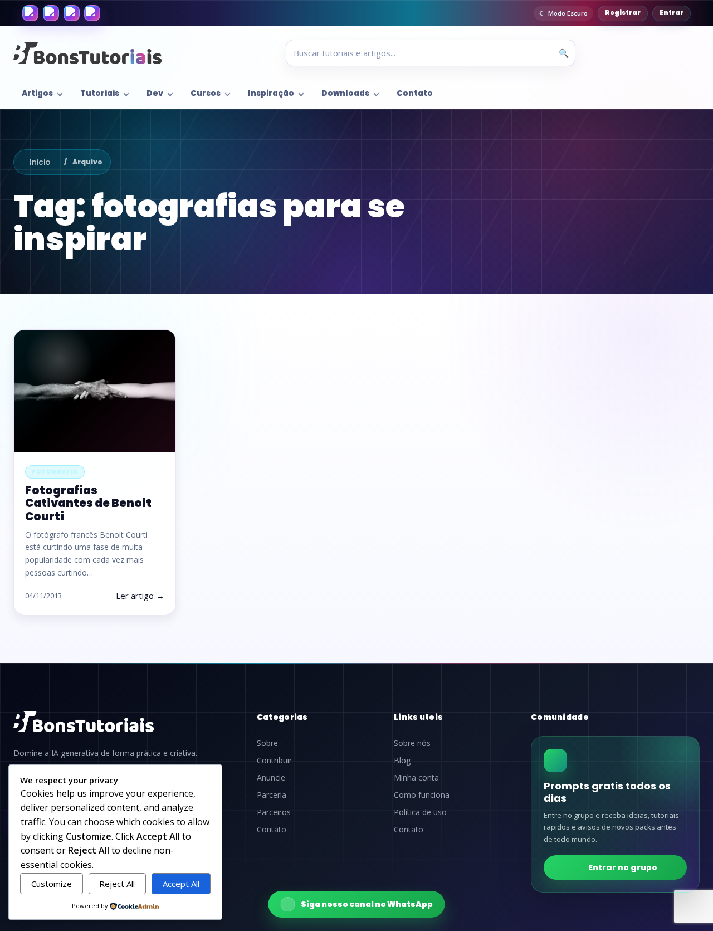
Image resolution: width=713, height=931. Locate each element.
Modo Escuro (568, 13)
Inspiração (271, 93)
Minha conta (416, 778)
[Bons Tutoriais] (87, 53)
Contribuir (274, 760)
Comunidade (560, 717)
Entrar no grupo (622, 867)
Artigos (37, 93)
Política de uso (420, 812)
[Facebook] (30, 13)
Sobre (267, 743)
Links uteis (418, 717)
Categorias (282, 717)
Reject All (117, 883)
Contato (415, 93)
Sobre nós (412, 743)
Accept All (181, 883)
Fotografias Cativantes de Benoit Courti (88, 503)
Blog (402, 760)
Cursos (206, 93)
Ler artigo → (140, 595)
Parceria (271, 795)
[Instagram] (51, 13)
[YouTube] (92, 13)
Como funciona (422, 795)
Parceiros (274, 812)
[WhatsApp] (72, 13)
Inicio (40, 162)
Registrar (623, 12)
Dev (154, 93)
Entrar (671, 12)
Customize (51, 883)
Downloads (345, 93)
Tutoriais (99, 93)
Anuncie (271, 778)
